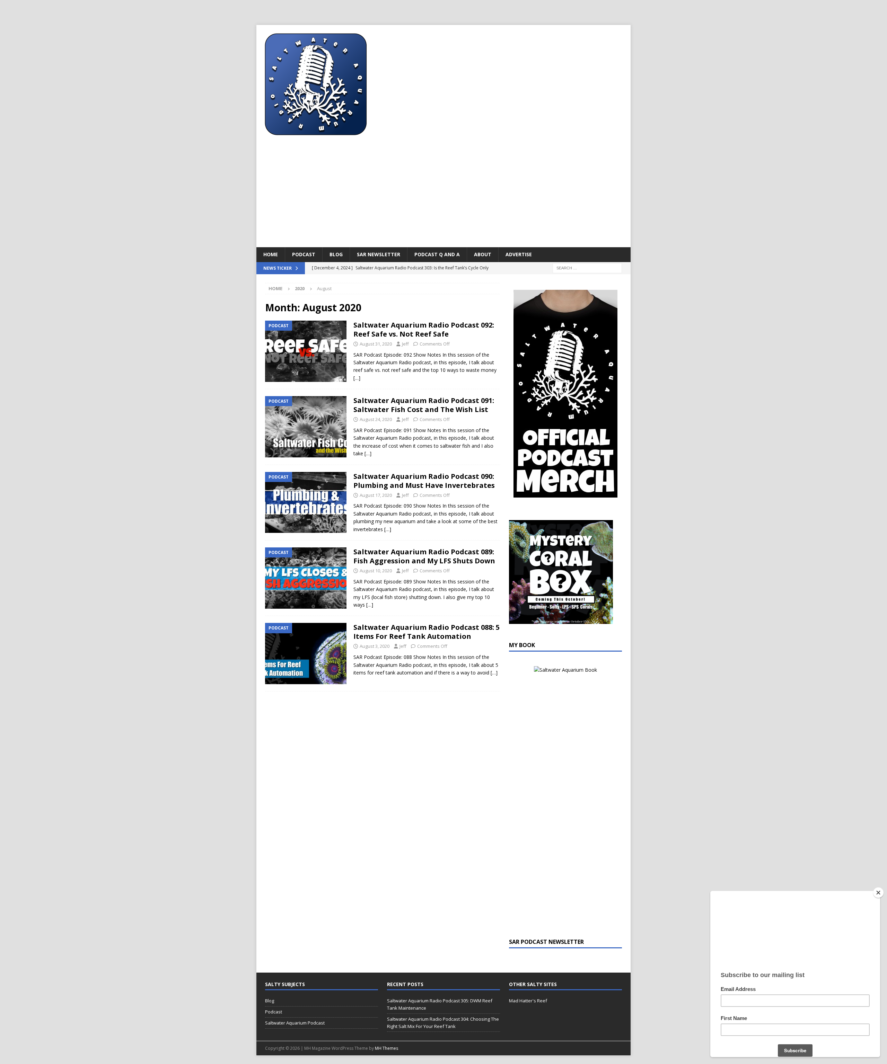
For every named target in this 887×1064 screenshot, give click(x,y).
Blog (336, 254)
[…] (356, 378)
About (482, 254)
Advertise (519, 254)
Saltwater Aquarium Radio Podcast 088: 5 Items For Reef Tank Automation (426, 632)
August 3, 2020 (374, 646)
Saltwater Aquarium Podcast (295, 1023)
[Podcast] (305, 351)
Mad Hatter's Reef (528, 1001)
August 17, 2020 (376, 495)
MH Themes (386, 1048)
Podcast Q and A (437, 254)
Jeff (405, 344)
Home (270, 254)
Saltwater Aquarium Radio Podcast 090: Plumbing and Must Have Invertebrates (424, 481)
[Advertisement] (443, 195)
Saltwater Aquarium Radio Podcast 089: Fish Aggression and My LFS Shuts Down (424, 556)
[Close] (878, 892)
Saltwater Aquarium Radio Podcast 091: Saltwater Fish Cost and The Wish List (423, 405)
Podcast (303, 254)
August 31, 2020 (376, 344)
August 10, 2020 (376, 570)
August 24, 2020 (376, 419)
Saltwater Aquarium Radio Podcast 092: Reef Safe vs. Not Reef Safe (423, 329)
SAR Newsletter (378, 254)
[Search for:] (587, 267)
